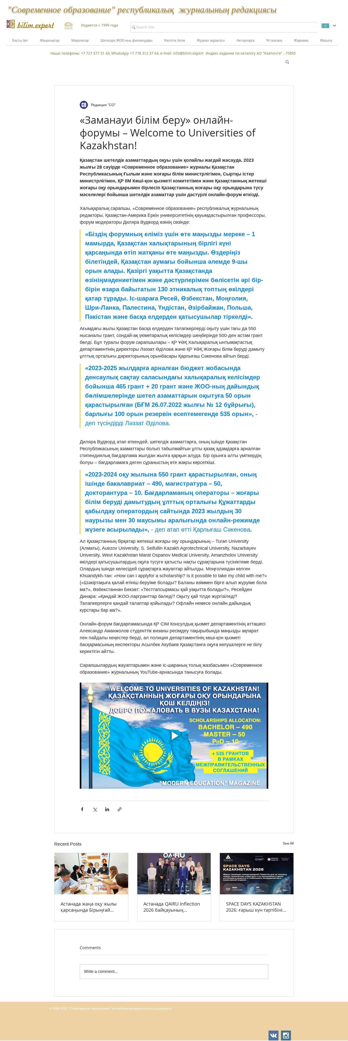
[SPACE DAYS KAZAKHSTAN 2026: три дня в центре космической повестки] (256, 873)
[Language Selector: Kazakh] (328, 26)
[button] (301, 42)
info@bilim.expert (188, 53)
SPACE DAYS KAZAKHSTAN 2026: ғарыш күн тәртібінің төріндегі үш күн (256, 907)
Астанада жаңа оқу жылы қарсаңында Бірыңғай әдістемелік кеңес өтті (89, 907)
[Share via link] (119, 809)
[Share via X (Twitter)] (94, 809)
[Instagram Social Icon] (286, 1035)
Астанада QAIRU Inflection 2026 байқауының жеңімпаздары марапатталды (171, 907)
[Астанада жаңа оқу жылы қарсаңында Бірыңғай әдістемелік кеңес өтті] (91, 873)
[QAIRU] (174, 873)
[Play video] (174, 736)
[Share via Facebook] (82, 809)
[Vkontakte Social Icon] (273, 1035)
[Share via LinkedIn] (107, 809)
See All (288, 843)
